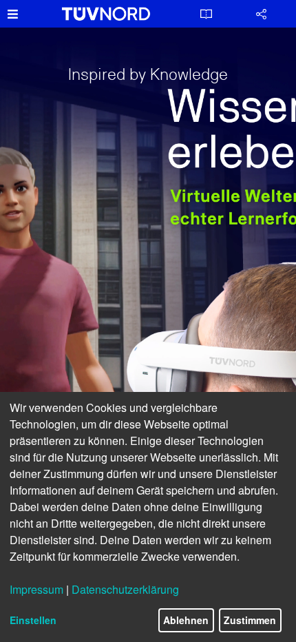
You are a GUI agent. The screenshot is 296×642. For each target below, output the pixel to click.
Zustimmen (250, 620)
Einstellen (33, 620)
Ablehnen (186, 620)
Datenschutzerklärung (125, 589)
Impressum (36, 589)
